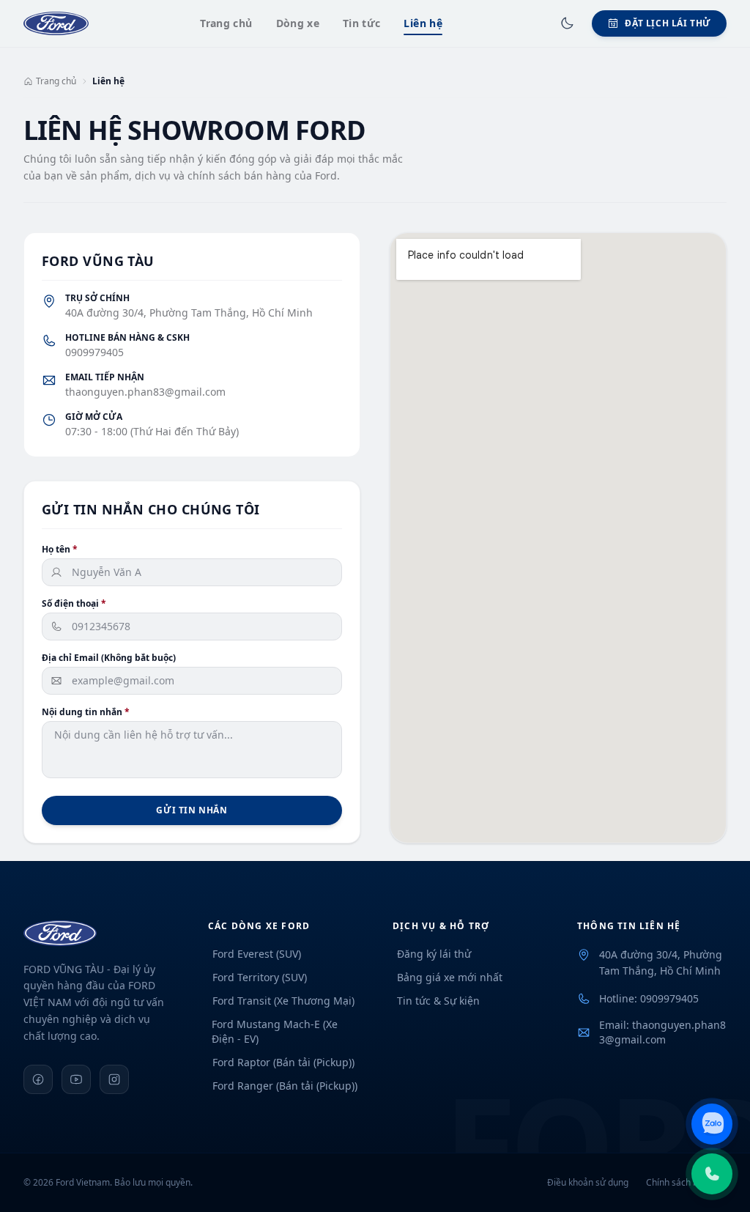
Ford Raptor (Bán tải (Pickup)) (283, 1062)
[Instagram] (114, 1079)
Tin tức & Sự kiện (438, 1001)
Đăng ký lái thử (434, 954)
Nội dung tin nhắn (86, 712)
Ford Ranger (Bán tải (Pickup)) (284, 1086)
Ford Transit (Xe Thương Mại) (283, 1001)
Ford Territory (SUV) (259, 977)
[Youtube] (76, 1079)
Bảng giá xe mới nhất (449, 977)
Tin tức (361, 23)
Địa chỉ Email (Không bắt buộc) (109, 658)
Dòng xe (297, 23)
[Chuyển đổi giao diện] (567, 23)
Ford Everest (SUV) (256, 954)
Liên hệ (423, 23)
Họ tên (60, 549)
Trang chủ (226, 23)
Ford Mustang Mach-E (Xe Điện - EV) (275, 1031)
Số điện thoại (74, 604)
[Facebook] (38, 1079)
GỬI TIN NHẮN (191, 810)
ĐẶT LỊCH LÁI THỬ (668, 23)
